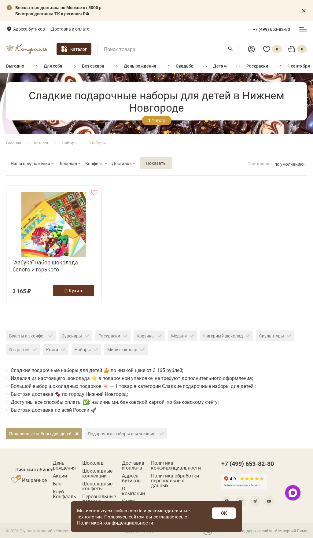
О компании (133, 491)
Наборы (83, 349)
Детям (220, 66)
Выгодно (15, 66)
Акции (60, 475)
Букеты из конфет (27, 336)
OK (224, 513)
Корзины (146, 336)
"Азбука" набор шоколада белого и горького (45, 266)
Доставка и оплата (70, 29)
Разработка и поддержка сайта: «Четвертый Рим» (260, 530)
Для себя (53, 66)
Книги (52, 349)
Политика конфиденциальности (176, 465)
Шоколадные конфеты (97, 486)
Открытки (19, 349)
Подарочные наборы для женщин (122, 434)
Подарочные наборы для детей (40, 434)
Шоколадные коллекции (97, 473)
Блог (58, 483)
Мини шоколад (122, 349)
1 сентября (299, 66)
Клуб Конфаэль (64, 494)
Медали (179, 336)
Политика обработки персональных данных (175, 480)
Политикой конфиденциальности (115, 522)
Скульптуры (271, 336)
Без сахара (93, 66)
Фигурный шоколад (223, 336)
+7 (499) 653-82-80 (271, 29)
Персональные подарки (99, 499)
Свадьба (184, 66)
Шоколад (93, 462)
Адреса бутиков (29, 29)
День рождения (140, 66)
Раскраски (257, 66)
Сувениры (72, 336)
